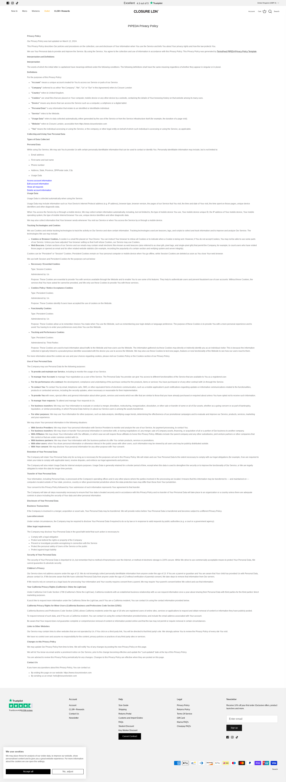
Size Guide (123, 705)
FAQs (121, 722)
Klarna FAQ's (183, 722)
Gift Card (181, 718)
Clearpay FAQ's (184, 726)
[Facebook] (8, 3)
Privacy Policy (183, 705)
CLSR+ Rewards (76, 709)
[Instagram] (12, 3)
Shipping (123, 709)
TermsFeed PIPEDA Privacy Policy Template (237, 51)
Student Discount (126, 726)
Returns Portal (125, 714)
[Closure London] (146, 11)
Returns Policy (183, 709)
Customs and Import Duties (131, 718)
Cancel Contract (129, 736)
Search (275, 769)
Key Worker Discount (128, 730)
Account (72, 705)
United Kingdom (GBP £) (266, 3)
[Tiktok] (17, 3)
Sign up (234, 728)
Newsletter (74, 718)
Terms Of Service (184, 714)
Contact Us (74, 714)
